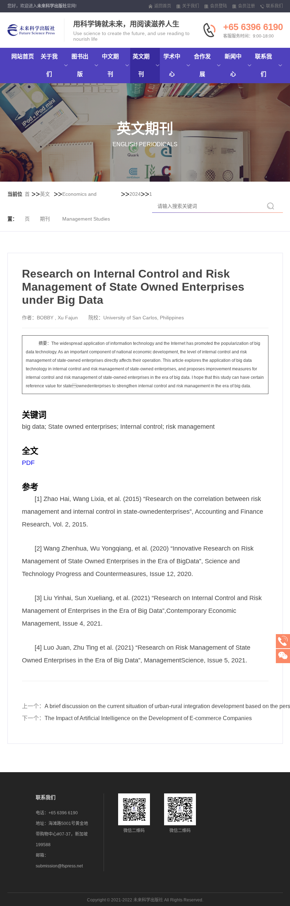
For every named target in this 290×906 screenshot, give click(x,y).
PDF (28, 462)
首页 (27, 206)
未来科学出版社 (52, 6)
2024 (135, 194)
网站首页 (22, 56)
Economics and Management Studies (86, 206)
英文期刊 (45, 206)
